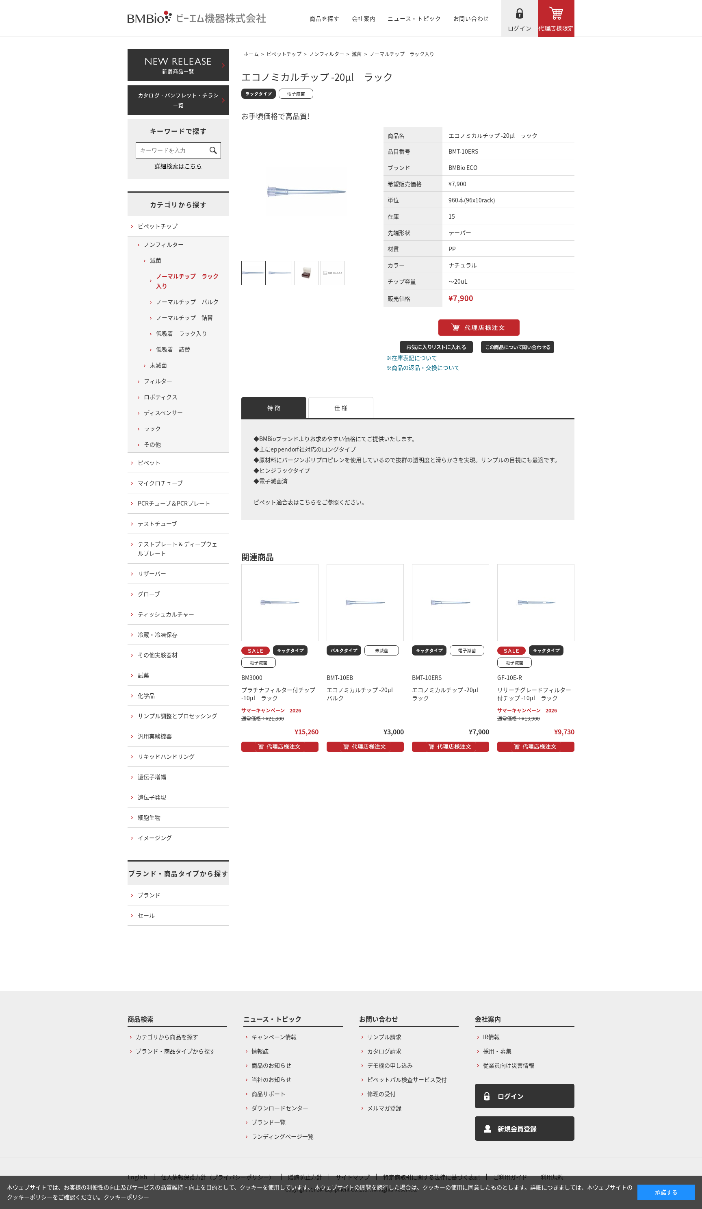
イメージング (155, 837)
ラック (152, 428)
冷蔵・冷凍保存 (158, 634)
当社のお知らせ (271, 1079)
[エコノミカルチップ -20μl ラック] (450, 602)
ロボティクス (161, 397)
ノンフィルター (326, 53)
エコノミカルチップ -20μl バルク (363, 694)
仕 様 (340, 408)
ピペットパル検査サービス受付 (407, 1079)
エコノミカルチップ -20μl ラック (448, 694)
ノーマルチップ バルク (187, 301)
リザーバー (152, 573)
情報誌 (260, 1051)
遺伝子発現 (152, 797)
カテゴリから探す (178, 204)
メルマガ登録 (384, 1108)
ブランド (149, 895)
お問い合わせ (471, 18)
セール (146, 915)
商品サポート (268, 1094)
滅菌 (357, 53)
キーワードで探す (178, 131)
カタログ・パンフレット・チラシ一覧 (178, 100)
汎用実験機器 (155, 736)
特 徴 (273, 408)
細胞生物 (149, 817)
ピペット (149, 462)
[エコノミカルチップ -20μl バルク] (365, 602)
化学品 (146, 695)
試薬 (143, 675)
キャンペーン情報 (274, 1037)
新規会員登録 (517, 1128)
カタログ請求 (384, 1051)
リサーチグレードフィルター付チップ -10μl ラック (534, 694)
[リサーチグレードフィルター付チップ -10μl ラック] (536, 602)
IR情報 (491, 1037)
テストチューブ (157, 523)
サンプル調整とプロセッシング (177, 716)
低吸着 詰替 (173, 349)
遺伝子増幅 (152, 777)
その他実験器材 (158, 655)
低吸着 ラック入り (181, 333)
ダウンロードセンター (279, 1108)
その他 (152, 444)
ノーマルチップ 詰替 (184, 317)
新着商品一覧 (178, 64)
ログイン (520, 28)
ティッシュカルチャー (166, 614)
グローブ (149, 594)
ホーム (251, 53)
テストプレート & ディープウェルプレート (177, 549)
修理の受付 (381, 1094)
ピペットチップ (283, 53)
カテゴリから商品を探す (167, 1037)
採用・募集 (497, 1051)
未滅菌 (158, 365)
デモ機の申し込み (390, 1065)
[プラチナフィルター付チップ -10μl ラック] (280, 602)
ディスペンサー (163, 412)
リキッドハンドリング (166, 756)
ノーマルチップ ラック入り (402, 53)
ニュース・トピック (414, 18)
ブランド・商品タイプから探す (178, 873)
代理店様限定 (556, 28)
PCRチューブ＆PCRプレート (174, 503)
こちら (307, 502)
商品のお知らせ (271, 1065)
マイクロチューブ (160, 483)
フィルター (158, 381)
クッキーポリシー (126, 1197)
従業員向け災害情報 (508, 1065)
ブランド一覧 (268, 1122)
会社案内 (364, 18)
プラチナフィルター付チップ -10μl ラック (278, 694)
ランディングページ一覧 (282, 1136)
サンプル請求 (384, 1037)
